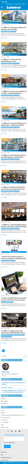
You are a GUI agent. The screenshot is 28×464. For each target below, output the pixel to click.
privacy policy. (11, 442)
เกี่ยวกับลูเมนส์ (3, 452)
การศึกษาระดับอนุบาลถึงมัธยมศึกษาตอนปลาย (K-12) (12, 415)
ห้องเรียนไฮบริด (15, 63)
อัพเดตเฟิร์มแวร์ (4, 403)
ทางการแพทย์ (4, 420)
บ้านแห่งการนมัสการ (5, 417)
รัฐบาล (2, 425)
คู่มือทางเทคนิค (4, 401)
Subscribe (7, 446)
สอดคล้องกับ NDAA (4, 460)
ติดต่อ (2, 454)
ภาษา (25, 3)
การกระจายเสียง (4, 422)
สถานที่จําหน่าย (18, 3)
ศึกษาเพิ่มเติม (4, 37)
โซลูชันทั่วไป (12, 260)
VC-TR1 (14, 31)
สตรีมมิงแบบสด (8, 336)
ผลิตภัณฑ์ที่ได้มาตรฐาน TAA (6, 457)
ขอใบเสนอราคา (9, 3)
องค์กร (2, 410)
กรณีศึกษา (3, 31)
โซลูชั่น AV (3, 398)
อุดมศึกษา (9, 31)
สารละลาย (3, 302)
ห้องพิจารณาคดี (4, 427)
